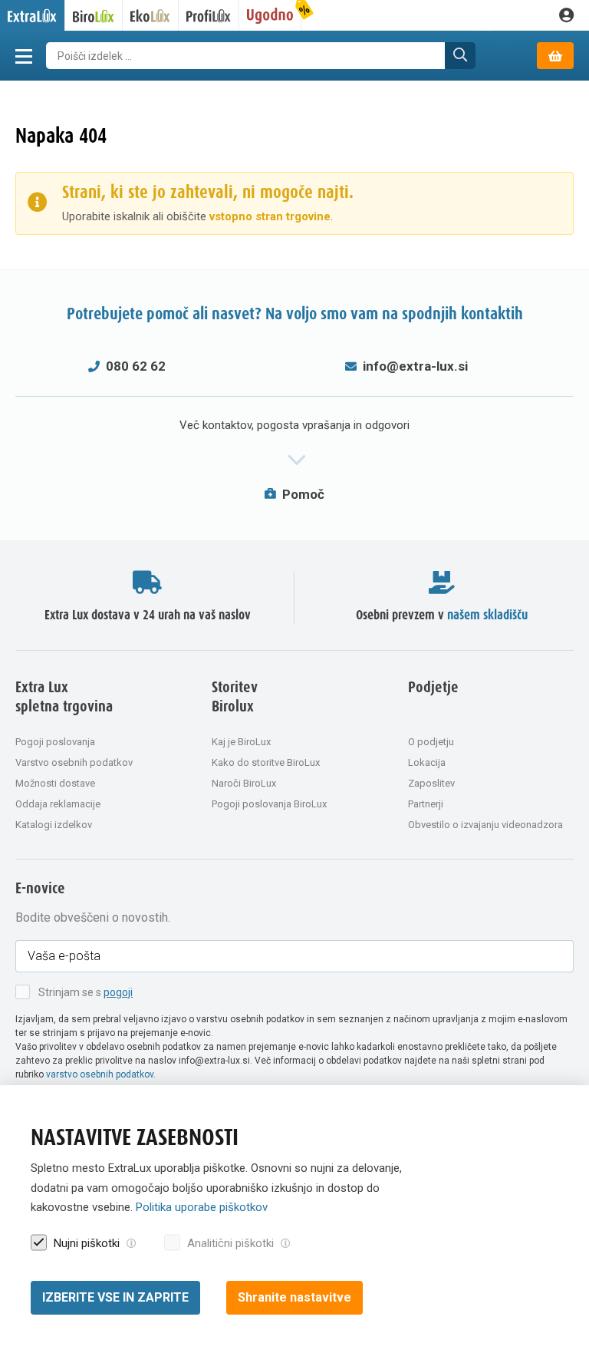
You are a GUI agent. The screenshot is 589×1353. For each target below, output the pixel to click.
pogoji (118, 992)
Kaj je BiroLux (241, 741)
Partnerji (425, 804)
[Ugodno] (270, 15)
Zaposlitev (431, 783)
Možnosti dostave (55, 783)
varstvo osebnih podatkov (99, 1074)
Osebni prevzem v (442, 615)
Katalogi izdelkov (53, 824)
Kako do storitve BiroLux (266, 762)
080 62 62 (136, 366)
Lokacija (427, 762)
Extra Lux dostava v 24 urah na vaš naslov (147, 615)
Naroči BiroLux (244, 783)
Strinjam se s (85, 992)
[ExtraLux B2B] (32, 15)
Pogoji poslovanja (55, 741)
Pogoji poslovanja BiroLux (269, 804)
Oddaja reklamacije (57, 804)
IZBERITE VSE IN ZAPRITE (115, 1297)
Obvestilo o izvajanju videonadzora (485, 824)
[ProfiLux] (209, 15)
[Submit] (460, 55)
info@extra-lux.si (415, 366)
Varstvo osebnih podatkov (74, 762)
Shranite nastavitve (294, 1297)
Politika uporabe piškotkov (202, 1207)
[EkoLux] (151, 15)
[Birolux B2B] (94, 15)
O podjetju (431, 741)
